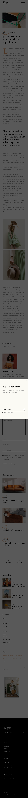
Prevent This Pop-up (8, 412)
